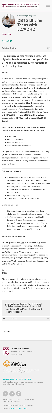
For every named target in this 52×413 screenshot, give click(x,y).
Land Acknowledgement (11, 402)
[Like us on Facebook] (5, 393)
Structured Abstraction (19, 408)
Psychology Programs (27, 16)
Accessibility (29, 399)
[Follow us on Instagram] (18, 393)
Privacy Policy (7, 399)
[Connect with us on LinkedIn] (12, 393)
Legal (18, 399)
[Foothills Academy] (20, 5)
